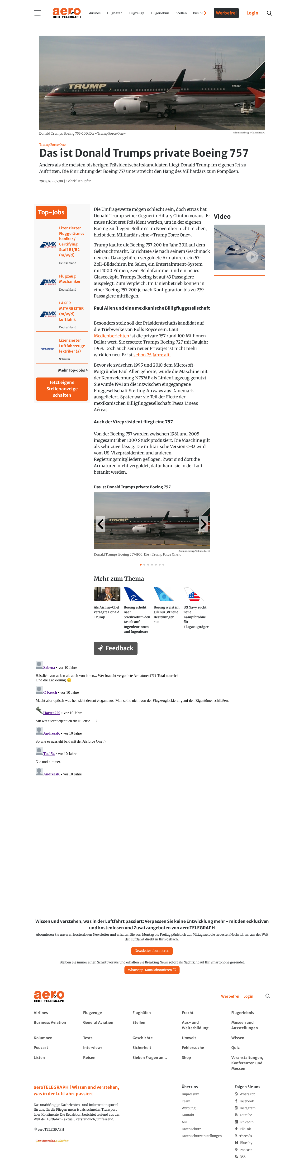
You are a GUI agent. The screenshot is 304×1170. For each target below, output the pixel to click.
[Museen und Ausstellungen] (250, 1025)
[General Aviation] (102, 1025)
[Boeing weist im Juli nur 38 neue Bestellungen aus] (167, 612)
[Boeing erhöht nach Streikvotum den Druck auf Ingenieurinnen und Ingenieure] (137, 612)
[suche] (269, 13)
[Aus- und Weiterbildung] (201, 1025)
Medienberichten (111, 336)
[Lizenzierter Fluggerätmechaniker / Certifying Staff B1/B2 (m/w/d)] (62, 245)
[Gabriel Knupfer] (78, 181)
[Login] (248, 996)
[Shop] (201, 1063)
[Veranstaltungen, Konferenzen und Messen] (250, 1063)
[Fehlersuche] (201, 1048)
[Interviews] (102, 1048)
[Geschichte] (152, 1038)
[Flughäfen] (152, 1013)
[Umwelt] (201, 1038)
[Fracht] (201, 1013)
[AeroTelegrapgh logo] (49, 996)
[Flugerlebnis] (250, 1013)
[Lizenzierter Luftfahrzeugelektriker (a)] (62, 349)
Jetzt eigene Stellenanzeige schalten (62, 389)
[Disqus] (152, 718)
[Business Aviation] (53, 1025)
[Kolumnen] (53, 1038)
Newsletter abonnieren (152, 951)
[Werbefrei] (230, 996)
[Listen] (53, 1063)
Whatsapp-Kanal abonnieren (150, 970)
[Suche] (268, 996)
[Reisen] (102, 1063)
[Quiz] (250, 1048)
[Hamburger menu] (37, 13)
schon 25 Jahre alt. (152, 355)
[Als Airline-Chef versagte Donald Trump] (107, 612)
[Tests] (102, 1038)
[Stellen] (152, 1025)
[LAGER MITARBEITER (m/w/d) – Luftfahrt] (62, 314)
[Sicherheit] (152, 1048)
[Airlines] (53, 1013)
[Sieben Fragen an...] (152, 1063)
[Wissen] (250, 1038)
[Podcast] (53, 1048)
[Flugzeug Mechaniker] (62, 283)
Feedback (119, 648)
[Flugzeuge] (102, 1013)
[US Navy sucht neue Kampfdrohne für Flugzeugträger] (197, 612)
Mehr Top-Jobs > (73, 370)
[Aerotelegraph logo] (67, 12)
